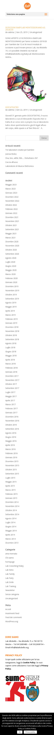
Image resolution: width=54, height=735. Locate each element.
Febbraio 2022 (11, 209)
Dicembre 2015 (11, 461)
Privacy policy (30, 732)
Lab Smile (9, 582)
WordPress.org (11, 621)
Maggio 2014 (11, 530)
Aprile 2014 (10, 534)
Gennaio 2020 (11, 282)
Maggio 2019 (11, 306)
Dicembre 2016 (11, 416)
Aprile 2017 (10, 400)
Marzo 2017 (10, 404)
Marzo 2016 (10, 449)
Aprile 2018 (10, 359)
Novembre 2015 (12, 465)
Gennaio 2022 (11, 213)
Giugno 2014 (10, 526)
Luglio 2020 (10, 262)
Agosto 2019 (10, 302)
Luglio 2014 (10, 522)
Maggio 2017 (11, 396)
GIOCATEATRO (11, 107)
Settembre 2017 (12, 388)
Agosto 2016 (10, 433)
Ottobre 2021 (11, 225)
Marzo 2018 (10, 363)
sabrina (11, 32)
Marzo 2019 (10, 315)
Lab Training (10, 586)
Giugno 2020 (10, 266)
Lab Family (10, 574)
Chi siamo (9, 557)
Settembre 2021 (12, 229)
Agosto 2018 (10, 343)
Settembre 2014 (12, 514)
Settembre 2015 (12, 473)
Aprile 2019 (10, 311)
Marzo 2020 (10, 274)
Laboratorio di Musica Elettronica (19, 166)
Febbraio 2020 (11, 278)
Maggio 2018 (11, 355)
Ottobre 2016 (11, 424)
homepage (10, 562)
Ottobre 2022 (11, 205)
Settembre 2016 (12, 429)
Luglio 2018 (10, 347)
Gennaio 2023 (11, 193)
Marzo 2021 (10, 237)
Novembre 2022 (12, 201)
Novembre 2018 (12, 331)
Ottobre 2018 (11, 335)
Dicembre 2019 (11, 286)
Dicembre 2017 (11, 376)
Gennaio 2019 (11, 323)
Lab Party (9, 578)
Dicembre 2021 (11, 217)
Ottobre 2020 (11, 249)
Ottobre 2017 (11, 384)
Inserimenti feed (12, 613)
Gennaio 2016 (11, 457)
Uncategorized (36, 32)
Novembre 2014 (12, 506)
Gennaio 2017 (11, 412)
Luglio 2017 (10, 392)
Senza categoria (12, 594)
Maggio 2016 (11, 441)
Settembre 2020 (12, 254)
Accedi (8, 609)
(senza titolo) (11, 154)
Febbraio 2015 (11, 494)
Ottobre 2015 (11, 469)
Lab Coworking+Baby (14, 566)
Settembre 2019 (12, 298)
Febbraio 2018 (11, 368)
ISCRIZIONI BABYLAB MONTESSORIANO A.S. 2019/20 (25, 28)
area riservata (11, 553)
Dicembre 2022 (11, 197)
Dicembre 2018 (11, 327)
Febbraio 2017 (11, 408)
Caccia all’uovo (11, 162)
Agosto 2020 (10, 258)
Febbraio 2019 (11, 319)
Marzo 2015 (10, 490)
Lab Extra (9, 570)
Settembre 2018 (12, 339)
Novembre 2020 (12, 245)
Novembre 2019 (12, 290)
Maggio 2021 (11, 233)
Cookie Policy (29, 662)
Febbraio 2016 (11, 453)
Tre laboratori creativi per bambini (19, 150)
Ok (20, 732)
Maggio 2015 (11, 481)
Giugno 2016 (10, 437)
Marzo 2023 (10, 188)
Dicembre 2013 (11, 543)
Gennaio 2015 (11, 498)
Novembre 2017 (12, 380)
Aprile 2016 (10, 445)
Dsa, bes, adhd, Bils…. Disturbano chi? (21, 158)
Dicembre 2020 (11, 241)
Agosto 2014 (10, 518)
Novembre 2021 (12, 221)
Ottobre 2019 (11, 294)
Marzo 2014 (10, 539)
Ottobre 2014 (11, 510)
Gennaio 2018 (11, 372)
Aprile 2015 (10, 486)
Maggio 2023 (11, 184)
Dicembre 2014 (11, 502)
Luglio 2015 (10, 477)
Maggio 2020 (11, 270)
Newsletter (10, 590)
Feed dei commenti (13, 617)
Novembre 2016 (12, 420)
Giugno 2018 (10, 351)
